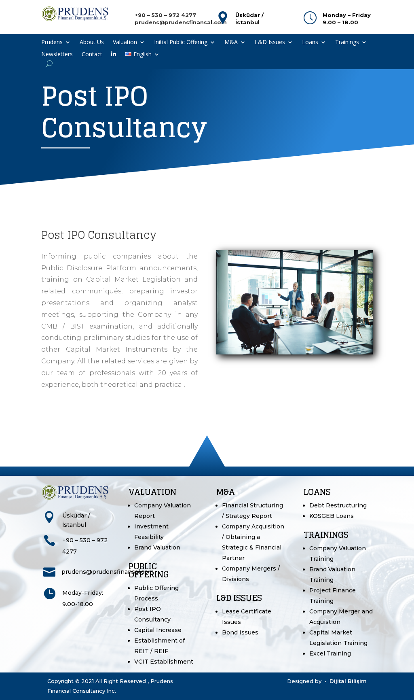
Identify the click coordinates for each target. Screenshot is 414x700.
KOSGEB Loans (331, 516)
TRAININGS (326, 535)
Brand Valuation (157, 547)
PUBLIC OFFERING (149, 570)
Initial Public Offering (180, 42)
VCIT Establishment (163, 661)
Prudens (52, 42)
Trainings (347, 42)
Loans (310, 42)
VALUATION (152, 492)
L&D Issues (270, 42)
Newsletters (57, 54)
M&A (231, 42)
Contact (92, 54)
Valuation (125, 42)
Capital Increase (158, 630)
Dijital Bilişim (348, 681)
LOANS (317, 492)
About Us (92, 42)
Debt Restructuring (338, 505)
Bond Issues (240, 632)
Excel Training (330, 653)
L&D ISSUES (239, 598)
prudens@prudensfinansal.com (107, 571)
